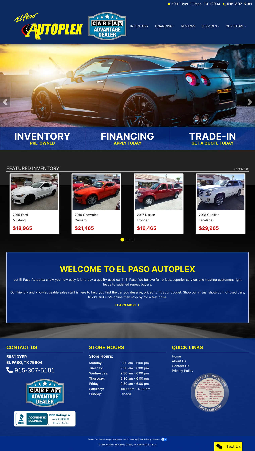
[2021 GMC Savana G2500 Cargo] (34, 184)
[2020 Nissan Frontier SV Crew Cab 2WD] (96, 184)
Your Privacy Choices (149, 422)
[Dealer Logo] (48, 26)
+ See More (241, 169)
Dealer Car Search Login (99, 422)
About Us (179, 345)
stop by (137, 281)
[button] (5, 102)
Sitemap (133, 422)
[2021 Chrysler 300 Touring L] (220, 184)
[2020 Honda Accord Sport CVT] (158, 184)
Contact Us (180, 349)
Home (176, 340)
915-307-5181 (239, 4)
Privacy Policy (182, 354)
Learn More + (127, 288)
